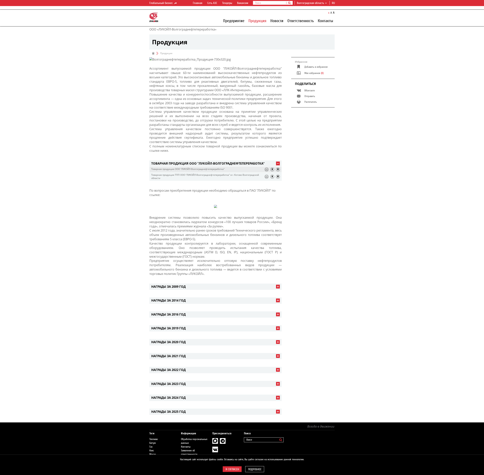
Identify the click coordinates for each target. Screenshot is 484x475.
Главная (197, 3)
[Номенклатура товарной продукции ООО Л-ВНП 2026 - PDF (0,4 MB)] (272, 169)
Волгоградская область (310, 3)
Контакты (325, 20)
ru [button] (334, 3)
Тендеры (227, 3)
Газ (150, 446)
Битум (152, 443)
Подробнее (254, 469)
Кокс (151, 450)
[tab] (216, 163)
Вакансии (242, 3)
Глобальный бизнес (161, 3)
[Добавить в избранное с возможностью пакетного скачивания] (278, 169)
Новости (276, 20)
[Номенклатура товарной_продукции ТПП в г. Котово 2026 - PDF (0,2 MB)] (272, 177)
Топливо (153, 439)
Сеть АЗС (212, 3)
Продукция (257, 20)
